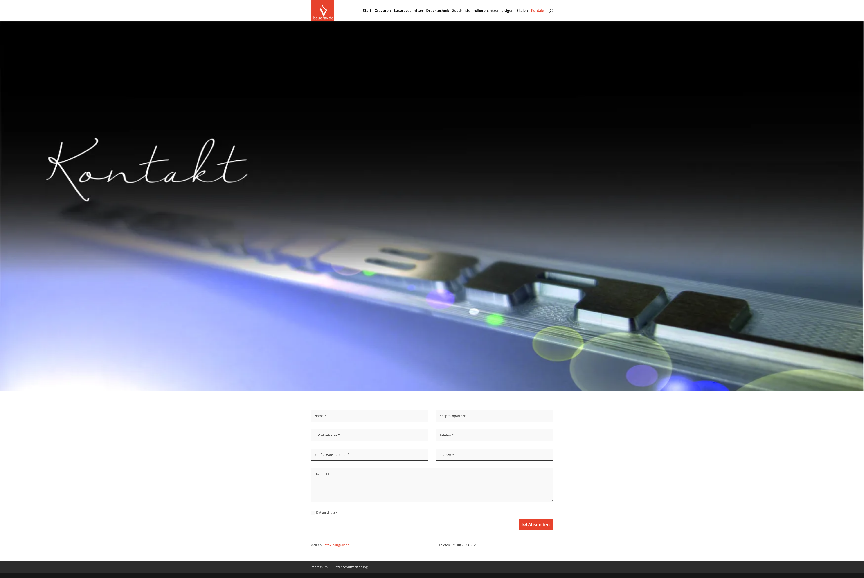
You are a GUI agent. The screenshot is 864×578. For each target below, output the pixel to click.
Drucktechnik (437, 11)
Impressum (319, 567)
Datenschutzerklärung (350, 567)
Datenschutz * (327, 512)
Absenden (539, 525)
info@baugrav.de (336, 545)
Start (367, 11)
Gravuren (382, 11)
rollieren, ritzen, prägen (493, 11)
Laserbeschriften (408, 11)
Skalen (522, 11)
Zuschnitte (461, 11)
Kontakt (537, 11)
